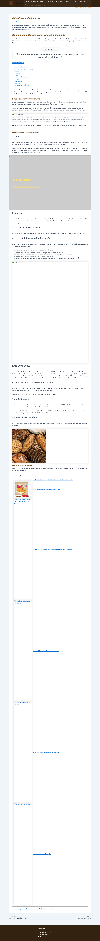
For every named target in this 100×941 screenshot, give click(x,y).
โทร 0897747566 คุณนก (45, 935)
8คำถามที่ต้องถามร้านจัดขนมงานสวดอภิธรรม (46, 651)
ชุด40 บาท (68, 2)
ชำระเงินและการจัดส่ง (41, 5)
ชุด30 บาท (59, 2)
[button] (62, 1)
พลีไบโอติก (18, 73)
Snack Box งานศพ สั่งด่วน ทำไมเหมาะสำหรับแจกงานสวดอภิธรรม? (52, 549)
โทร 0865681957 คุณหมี (44, 933)
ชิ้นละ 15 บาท (50, 2)
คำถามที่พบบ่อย (29, 5)
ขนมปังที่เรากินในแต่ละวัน (20, 67)
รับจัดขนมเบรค (18, 3)
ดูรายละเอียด (26, 187)
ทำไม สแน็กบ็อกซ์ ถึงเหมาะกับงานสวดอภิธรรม (46, 752)
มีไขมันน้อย (18, 83)
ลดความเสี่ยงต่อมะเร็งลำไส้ (22, 85)
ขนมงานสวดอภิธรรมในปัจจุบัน (42, 854)
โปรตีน (16, 75)
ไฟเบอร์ (17, 71)
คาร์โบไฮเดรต (18, 81)
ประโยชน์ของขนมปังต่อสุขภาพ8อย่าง (23, 69)
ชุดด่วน (42, 2)
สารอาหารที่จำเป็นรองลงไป (22, 77)
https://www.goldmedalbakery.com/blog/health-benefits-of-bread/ (32, 909)
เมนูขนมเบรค (34, 2)
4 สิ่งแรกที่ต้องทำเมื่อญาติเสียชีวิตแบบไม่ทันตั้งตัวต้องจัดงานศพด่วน (53, 480)
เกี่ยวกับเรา (83, 2)
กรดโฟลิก (17, 79)
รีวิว (76, 2)
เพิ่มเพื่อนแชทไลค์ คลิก (43, 937)
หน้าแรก (27, 2)
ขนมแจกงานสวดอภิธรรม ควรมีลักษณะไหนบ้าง (46, 489)
